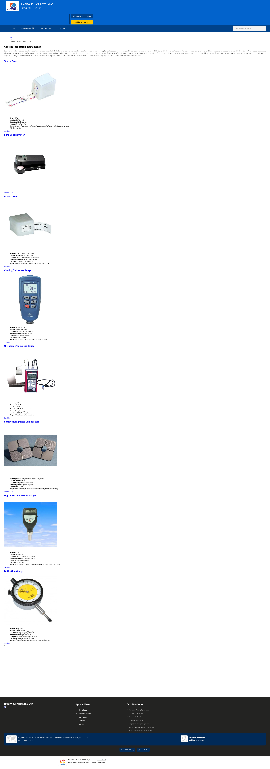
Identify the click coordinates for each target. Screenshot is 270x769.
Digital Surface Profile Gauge (20, 495)
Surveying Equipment (136, 713)
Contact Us (60, 28)
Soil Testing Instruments (137, 720)
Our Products (45, 28)
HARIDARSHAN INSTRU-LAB (37, 6)
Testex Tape (10, 61)
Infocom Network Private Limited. (95, 762)
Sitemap (81, 724)
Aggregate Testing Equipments (139, 724)
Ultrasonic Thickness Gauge (19, 345)
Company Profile (28, 28)
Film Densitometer (14, 134)
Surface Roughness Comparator (21, 421)
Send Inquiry (83, 22)
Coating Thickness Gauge (17, 270)
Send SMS (144, 750)
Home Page (11, 28)
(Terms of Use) (101, 760)
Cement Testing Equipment (138, 717)
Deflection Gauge (13, 571)
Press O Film (11, 196)
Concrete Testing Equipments (139, 710)
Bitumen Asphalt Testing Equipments (141, 727)
